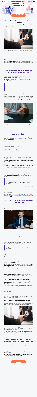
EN (31, 1)
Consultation (8, 1)
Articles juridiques (14, 1)
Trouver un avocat (26, 1)
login (34, 1)
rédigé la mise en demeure (20, 268)
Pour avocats (20, 1)
